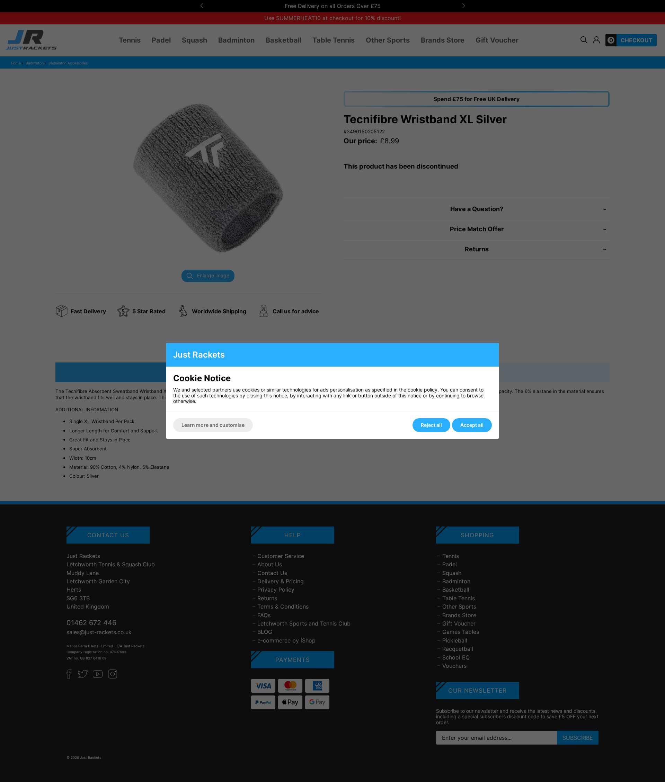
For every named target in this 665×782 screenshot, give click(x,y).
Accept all (472, 425)
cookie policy (422, 390)
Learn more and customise (213, 425)
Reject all (431, 425)
